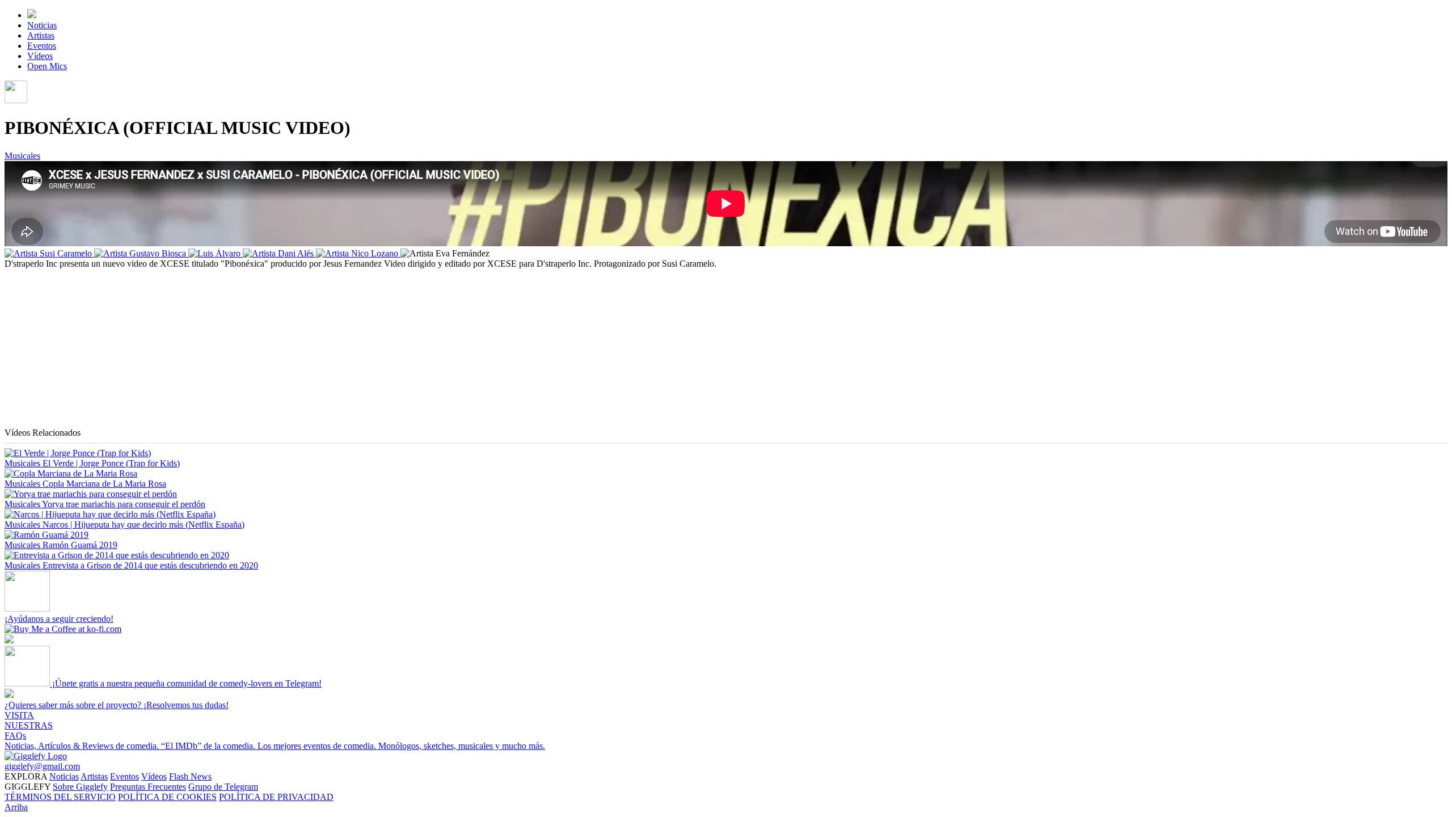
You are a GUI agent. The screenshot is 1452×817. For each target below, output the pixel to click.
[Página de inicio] (31, 15)
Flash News (190, 776)
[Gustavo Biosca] (141, 253)
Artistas (40, 35)
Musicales (22, 156)
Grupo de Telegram (223, 786)
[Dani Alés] (279, 253)
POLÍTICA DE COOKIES (167, 797)
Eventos (41, 45)
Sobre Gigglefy (80, 786)
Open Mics (47, 66)
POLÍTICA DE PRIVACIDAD (276, 797)
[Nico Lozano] (358, 253)
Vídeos (40, 56)
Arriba (16, 807)
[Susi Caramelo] (49, 253)
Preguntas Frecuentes (148, 786)
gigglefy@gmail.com (42, 766)
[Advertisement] (345, 348)
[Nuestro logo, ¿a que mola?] (36, 756)
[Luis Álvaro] (215, 253)
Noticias (42, 25)
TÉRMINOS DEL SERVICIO (60, 797)
